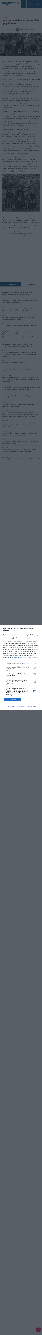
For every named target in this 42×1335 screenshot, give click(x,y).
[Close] (38, 629)
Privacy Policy (32, 706)
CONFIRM (12, 699)
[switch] (34, 668)
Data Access (21, 706)
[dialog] (21, 667)
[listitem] (21, 663)
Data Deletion (10, 706)
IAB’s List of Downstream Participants (23, 657)
